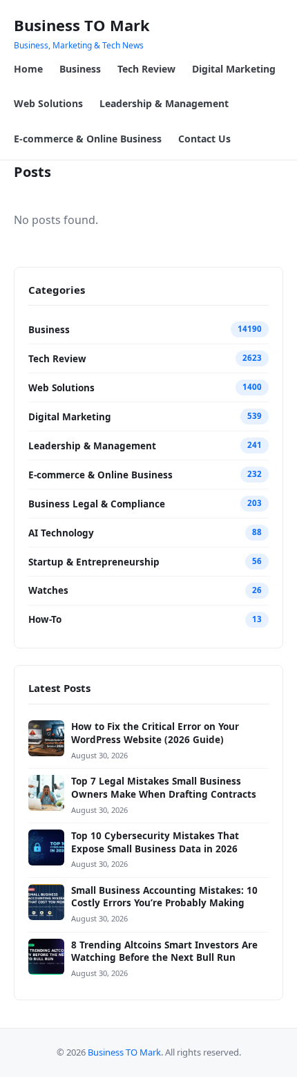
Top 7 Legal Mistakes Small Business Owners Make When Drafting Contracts (163, 787)
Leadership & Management (164, 103)
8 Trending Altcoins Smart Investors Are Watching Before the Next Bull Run (164, 951)
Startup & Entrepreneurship (94, 562)
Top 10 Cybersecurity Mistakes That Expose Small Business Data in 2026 (155, 842)
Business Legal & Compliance (96, 504)
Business (80, 68)
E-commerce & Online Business (88, 138)
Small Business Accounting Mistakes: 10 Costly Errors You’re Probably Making (164, 897)
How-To (44, 619)
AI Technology (61, 533)
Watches (48, 590)
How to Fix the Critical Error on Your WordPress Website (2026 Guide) (155, 733)
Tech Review (146, 68)
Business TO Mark (82, 25)
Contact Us (204, 138)
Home (28, 68)
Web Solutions (48, 103)
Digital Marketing (234, 68)
